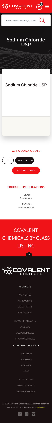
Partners (26, 359)
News (26, 371)
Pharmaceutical (25, 338)
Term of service (26, 391)
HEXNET (41, 407)
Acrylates (25, 294)
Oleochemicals (25, 332)
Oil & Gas (25, 326)
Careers (26, 365)
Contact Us (26, 379)
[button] (29, 254)
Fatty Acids (25, 312)
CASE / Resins (25, 306)
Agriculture (25, 300)
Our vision (26, 353)
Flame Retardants (25, 320)
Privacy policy (26, 385)
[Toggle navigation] (47, 7)
